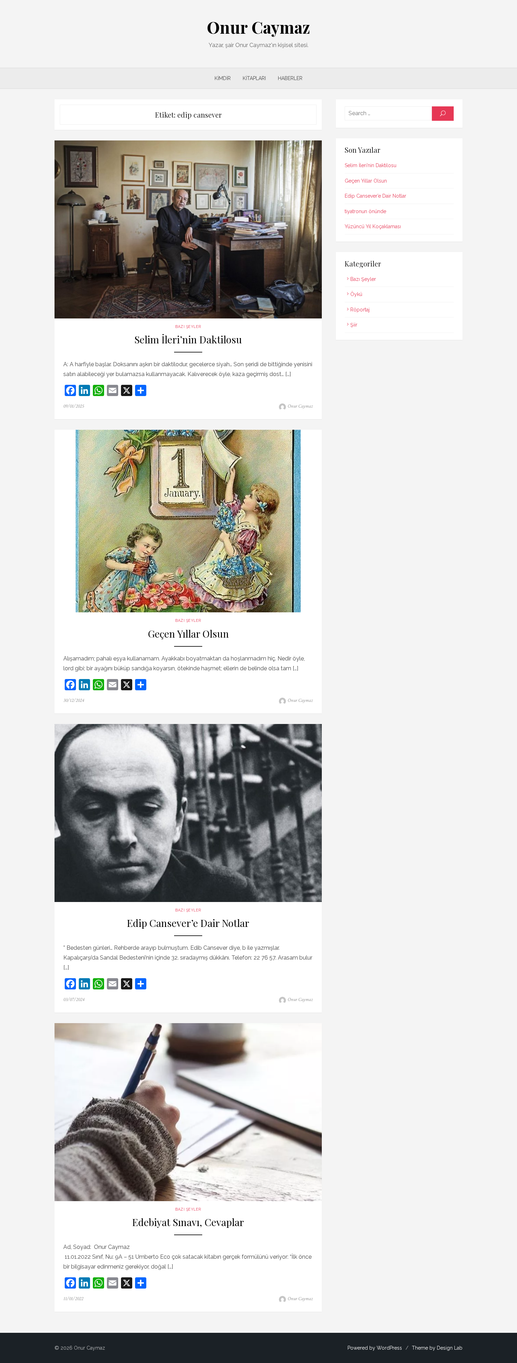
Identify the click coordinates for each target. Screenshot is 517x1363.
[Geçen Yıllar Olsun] (188, 521)
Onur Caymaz (258, 27)
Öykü (356, 294)
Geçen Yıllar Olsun (188, 633)
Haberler (290, 78)
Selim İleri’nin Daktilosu (188, 339)
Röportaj (360, 309)
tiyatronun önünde (365, 211)
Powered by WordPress (374, 1348)
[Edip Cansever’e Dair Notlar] (188, 813)
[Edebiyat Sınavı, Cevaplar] (188, 1112)
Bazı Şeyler (188, 326)
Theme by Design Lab (437, 1348)
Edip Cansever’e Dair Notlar (188, 923)
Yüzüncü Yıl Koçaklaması (373, 226)
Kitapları (254, 78)
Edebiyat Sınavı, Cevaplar (188, 1222)
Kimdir (223, 78)
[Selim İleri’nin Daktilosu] (188, 229)
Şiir (353, 325)
